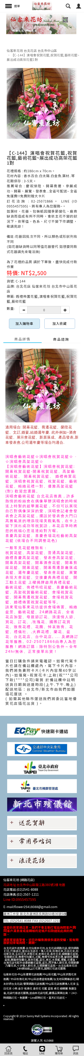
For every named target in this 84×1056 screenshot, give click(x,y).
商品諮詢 (61, 339)
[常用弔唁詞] (42, 841)
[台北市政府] (42, 767)
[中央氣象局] (42, 749)
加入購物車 (24, 323)
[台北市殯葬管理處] (42, 785)
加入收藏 (59, 323)
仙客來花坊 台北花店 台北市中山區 (32, 50)
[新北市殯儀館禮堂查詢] (42, 804)
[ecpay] (42, 730)
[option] (42, 23)
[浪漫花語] (42, 860)
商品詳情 (22, 339)
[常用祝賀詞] (42, 822)
